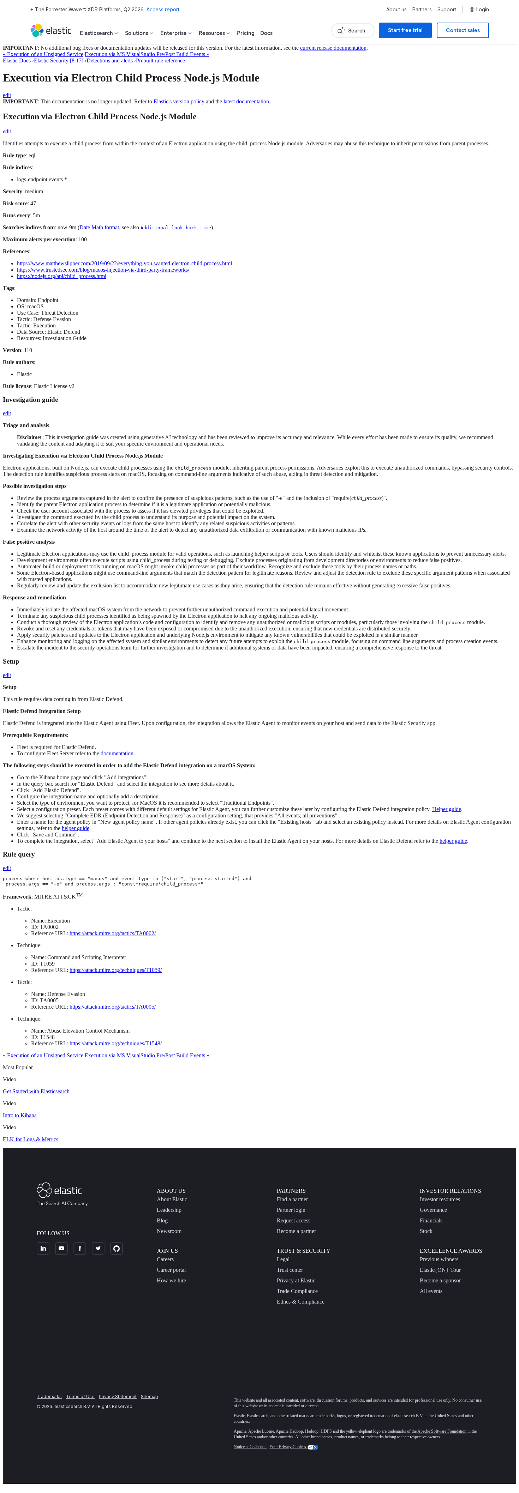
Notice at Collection (250, 1446)
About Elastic (172, 1199)
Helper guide (446, 809)
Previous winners (439, 1259)
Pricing (246, 33)
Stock (426, 1231)
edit (7, 95)
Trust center (290, 1270)
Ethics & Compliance (300, 1302)
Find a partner (292, 1199)
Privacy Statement (118, 1396)
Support (446, 9)
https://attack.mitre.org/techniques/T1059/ (116, 970)
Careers (165, 1259)
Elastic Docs (17, 61)
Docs (266, 33)
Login (482, 9)
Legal (283, 1259)
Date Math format (99, 227)
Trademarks (49, 1396)
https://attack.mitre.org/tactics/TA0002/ (113, 933)
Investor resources (440, 1199)
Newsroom (169, 1231)
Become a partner (296, 1231)
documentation (117, 753)
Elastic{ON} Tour (440, 1270)
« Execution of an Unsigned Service (43, 54)
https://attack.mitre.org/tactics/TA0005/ (113, 1007)
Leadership (169, 1210)
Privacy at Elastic (296, 1280)
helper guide (75, 828)
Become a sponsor (440, 1280)
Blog (162, 1220)
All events (431, 1291)
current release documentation (333, 48)
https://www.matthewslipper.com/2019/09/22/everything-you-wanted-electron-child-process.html (124, 263)
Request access (293, 1220)
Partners (422, 9)
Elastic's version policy (179, 101)
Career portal (171, 1270)
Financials (431, 1220)
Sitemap (149, 1396)
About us (396, 9)
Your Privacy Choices (288, 1446)
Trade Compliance (297, 1291)
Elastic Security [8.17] (58, 61)
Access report (163, 9)
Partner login (291, 1210)
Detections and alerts (109, 61)
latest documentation (246, 101)
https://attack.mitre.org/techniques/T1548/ (116, 1043)
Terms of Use (80, 1396)
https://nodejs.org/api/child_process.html (61, 276)
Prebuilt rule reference (160, 61)
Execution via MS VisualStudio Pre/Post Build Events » (147, 54)
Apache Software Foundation (441, 1431)
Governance (433, 1210)
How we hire (171, 1280)
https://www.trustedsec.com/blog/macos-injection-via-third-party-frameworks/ (103, 270)
